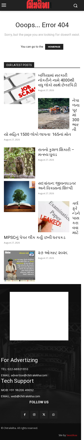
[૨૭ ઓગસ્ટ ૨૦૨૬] (19, 266)
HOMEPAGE (54, 46)
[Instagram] (34, 414)
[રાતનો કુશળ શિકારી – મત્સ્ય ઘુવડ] (19, 162)
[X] (44, 414)
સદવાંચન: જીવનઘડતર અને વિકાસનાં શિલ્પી (57, 185)
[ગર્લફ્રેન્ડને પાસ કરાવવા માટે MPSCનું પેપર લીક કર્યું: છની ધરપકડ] (53, 216)
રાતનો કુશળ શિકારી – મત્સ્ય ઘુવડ (56, 152)
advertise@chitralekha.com (29, 375)
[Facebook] (25, 414)
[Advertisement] (39, 316)
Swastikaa (71, 435)
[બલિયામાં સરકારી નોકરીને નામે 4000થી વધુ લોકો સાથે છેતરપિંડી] (19, 88)
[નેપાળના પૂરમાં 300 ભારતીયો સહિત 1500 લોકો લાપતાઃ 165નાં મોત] (53, 113)
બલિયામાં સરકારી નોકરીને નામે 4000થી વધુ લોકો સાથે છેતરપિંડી (57, 80)
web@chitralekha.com (25, 396)
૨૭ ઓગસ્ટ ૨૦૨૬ (53, 252)
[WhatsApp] (53, 414)
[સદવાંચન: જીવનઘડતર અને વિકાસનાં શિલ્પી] (19, 196)
